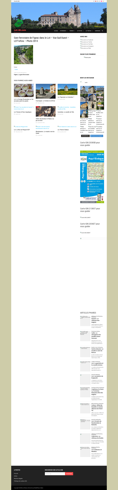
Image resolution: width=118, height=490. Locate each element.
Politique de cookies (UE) (20, 481)
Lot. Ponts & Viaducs (63, 130)
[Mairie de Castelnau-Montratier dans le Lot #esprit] (84, 90)
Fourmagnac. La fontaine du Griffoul (45, 101)
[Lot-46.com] (59, 15)
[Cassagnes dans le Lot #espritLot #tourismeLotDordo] (100, 106)
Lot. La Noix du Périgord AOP (22, 130)
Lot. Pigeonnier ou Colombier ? (66, 97)
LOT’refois (88, 30)
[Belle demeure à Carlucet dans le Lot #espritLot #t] (92, 122)
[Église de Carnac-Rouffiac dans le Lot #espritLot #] (84, 114)
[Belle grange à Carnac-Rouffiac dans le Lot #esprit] (92, 114)
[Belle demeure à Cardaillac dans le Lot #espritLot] (84, 130)
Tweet (16, 69)
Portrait (16, 473)
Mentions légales (18, 478)
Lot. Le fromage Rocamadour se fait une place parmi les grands (23, 100)
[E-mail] (103, 1)
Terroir (71, 30)
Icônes (15, 476)
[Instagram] (100, 1)
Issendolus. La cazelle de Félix (66, 112)
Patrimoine (63, 30)
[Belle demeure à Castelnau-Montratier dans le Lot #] (92, 90)
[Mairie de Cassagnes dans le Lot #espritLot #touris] (84, 106)
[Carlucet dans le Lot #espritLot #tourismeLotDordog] (100, 122)
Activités (79, 30)
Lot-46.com (20, 30)
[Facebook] (94, 1)
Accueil (56, 30)
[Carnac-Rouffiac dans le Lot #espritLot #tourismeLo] (100, 114)
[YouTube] (96, 1)
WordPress (36, 488)
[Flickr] (101, 1)
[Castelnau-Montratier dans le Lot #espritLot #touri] (100, 90)
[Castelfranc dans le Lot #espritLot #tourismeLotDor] (100, 98)
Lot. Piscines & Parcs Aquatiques (22, 112)
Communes (97, 30)
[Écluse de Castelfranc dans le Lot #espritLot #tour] (84, 98)
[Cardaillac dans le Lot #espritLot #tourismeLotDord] (100, 130)
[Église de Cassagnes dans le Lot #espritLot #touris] (92, 106)
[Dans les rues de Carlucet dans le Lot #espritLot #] (84, 122)
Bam (42, 488)
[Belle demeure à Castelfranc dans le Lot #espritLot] (92, 98)
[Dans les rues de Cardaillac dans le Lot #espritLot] (92, 130)
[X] (98, 1)
